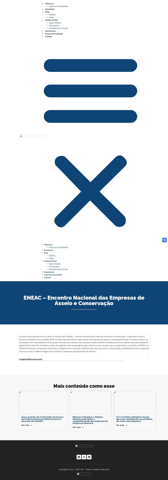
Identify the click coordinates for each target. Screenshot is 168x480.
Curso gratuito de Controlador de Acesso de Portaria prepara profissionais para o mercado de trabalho (42, 419)
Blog (47, 12)
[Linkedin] (89, 457)
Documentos (50, 31)
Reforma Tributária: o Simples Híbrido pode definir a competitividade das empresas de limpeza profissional (90, 420)
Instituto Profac (51, 20)
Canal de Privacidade (54, 34)
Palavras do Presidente (58, 6)
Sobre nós (49, 4)
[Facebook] (79, 457)
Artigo (51, 17)
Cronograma (54, 25)
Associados (49, 9)
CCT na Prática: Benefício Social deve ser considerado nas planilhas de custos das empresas (134, 419)
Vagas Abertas (55, 23)
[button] (90, 140)
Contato (48, 36)
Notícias (52, 14)
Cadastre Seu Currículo (58, 28)
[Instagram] (84, 457)
